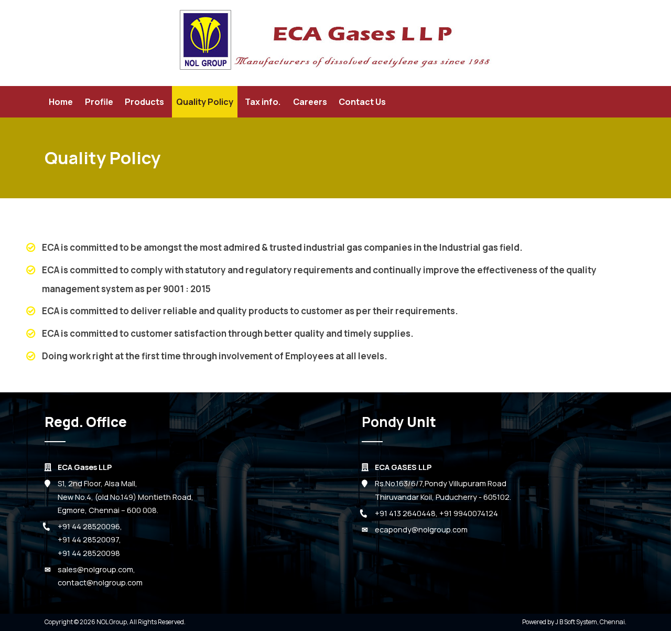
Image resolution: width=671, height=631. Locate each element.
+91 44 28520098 (89, 553)
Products (144, 102)
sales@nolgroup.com (95, 569)
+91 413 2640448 (405, 513)
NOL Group (111, 621)
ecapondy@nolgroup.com (421, 529)
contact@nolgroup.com (100, 582)
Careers (310, 102)
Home (61, 102)
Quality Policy (204, 102)
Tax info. (263, 102)
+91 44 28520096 (89, 526)
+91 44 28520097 (88, 539)
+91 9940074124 (468, 513)
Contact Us (362, 102)
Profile (99, 102)
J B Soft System (576, 621)
